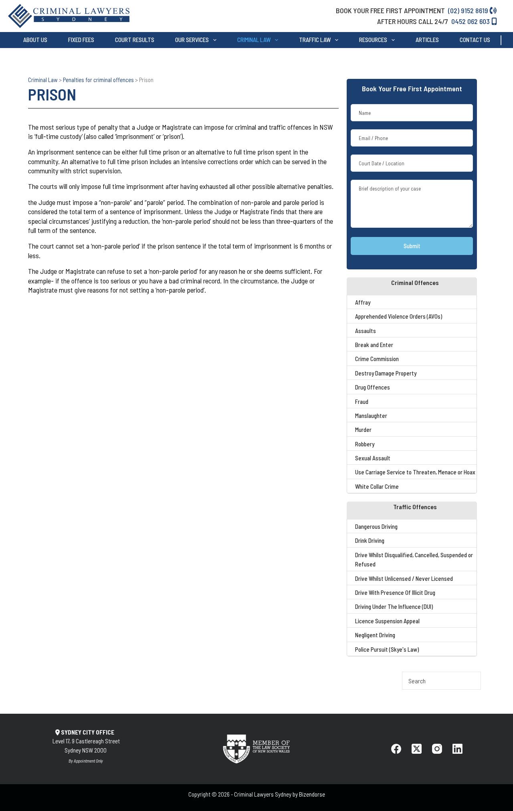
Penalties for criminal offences (98, 79)
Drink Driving (369, 540)
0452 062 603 (471, 21)
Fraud (361, 401)
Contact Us (475, 40)
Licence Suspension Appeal (387, 620)
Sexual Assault (372, 458)
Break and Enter (374, 344)
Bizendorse (312, 794)
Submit (412, 245)
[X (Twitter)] (417, 749)
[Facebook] (396, 749)
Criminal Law (254, 40)
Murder (363, 429)
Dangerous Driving (376, 526)
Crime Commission (377, 358)
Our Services (192, 40)
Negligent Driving (375, 634)
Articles (427, 40)
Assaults (365, 330)
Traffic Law (315, 40)
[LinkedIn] (457, 749)
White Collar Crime (377, 486)
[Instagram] (437, 749)
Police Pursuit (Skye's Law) (387, 649)
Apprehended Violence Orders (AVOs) (398, 316)
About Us (35, 40)
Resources (373, 40)
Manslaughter (371, 415)
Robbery (364, 444)
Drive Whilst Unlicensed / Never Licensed (404, 578)
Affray (362, 302)
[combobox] (507, 40)
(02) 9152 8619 (469, 10)
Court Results (134, 40)
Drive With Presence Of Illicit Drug (395, 592)
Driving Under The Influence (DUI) (394, 606)
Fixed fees (81, 40)
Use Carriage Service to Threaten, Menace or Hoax (415, 472)
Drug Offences (372, 387)
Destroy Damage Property (385, 373)
